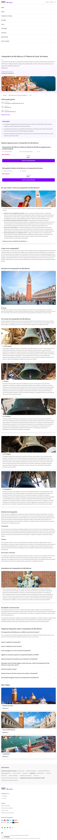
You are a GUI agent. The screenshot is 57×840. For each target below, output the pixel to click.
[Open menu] (55, 2)
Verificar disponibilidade (28, 160)
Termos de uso (4, 810)
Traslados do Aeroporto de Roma (9, 780)
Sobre (2, 7)
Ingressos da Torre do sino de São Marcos (17, 95)
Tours (2, 24)
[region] (28, 288)
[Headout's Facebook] (10, 827)
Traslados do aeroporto (26, 775)
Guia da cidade (5, 41)
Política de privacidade (6, 808)
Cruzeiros (3, 32)
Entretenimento (40, 773)
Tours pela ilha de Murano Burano (9, 778)
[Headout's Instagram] (4, 827)
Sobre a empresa (5, 805)
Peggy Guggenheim (6, 773)
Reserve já (5, 708)
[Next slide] (54, 288)
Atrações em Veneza (6, 16)
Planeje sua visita (5, 114)
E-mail (4, 798)
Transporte (4, 28)
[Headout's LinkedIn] (2, 827)
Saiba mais (4, 68)
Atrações (3, 20)
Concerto (48, 773)
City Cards (36, 775)
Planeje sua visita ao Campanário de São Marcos (14, 241)
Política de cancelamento (7, 812)
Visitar (3, 11)
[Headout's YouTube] (7, 827)
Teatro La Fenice (17, 773)
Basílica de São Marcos (44, 771)
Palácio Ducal (21, 771)
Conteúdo (7, 837)
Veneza (5, 95)
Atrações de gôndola (31, 771)
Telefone (5, 796)
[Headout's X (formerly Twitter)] (12, 827)
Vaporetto (25, 773)
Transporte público (13, 775)
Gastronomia (4, 37)
